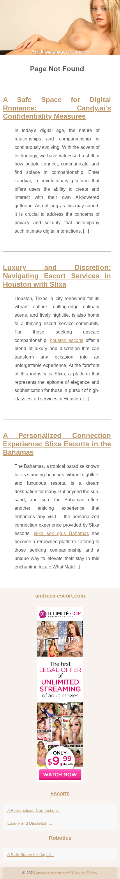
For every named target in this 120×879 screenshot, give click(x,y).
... (86, 231)
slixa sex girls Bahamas (61, 533)
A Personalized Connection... (33, 810)
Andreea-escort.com (53, 873)
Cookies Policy (84, 873)
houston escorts (67, 340)
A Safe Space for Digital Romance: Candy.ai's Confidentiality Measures (57, 108)
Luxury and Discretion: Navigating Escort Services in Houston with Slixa (57, 275)
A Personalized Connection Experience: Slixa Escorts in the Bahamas (57, 444)
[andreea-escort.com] (60, 27)
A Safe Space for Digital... (30, 854)
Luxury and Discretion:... (29, 823)
